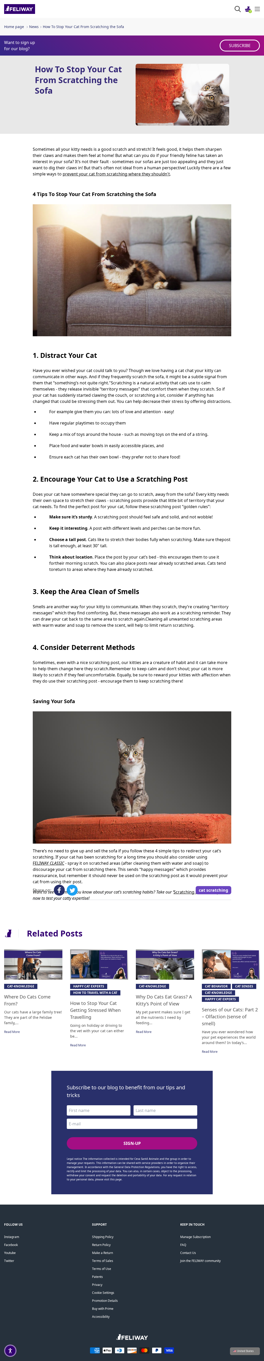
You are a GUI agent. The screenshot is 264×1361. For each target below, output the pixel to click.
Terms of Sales (102, 1261)
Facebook (11, 1245)
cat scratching (213, 890)
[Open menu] (257, 9)
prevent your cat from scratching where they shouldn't (116, 174)
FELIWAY (41, 863)
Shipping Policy (102, 1237)
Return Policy (101, 1245)
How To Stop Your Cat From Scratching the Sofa (83, 26)
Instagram (11, 1237)
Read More (12, 1032)
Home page (14, 26)
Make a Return (102, 1253)
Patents (97, 1277)
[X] (72, 890)
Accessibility (101, 1316)
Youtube (10, 1253)
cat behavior (216, 986)
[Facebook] (59, 890)
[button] (10, 1351)
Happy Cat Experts (88, 986)
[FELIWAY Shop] (31, 9)
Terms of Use (101, 1269)
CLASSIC (57, 863)
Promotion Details (105, 1300)
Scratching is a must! (194, 892)
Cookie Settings (103, 1293)
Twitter (9, 1261)
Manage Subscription (195, 1237)
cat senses (244, 986)
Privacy (97, 1285)
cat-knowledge (20, 986)
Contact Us (188, 1253)
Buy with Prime (102, 1308)
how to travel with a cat (95, 993)
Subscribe (240, 45)
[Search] (238, 9)
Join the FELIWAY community (200, 1261)
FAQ (183, 1245)
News (34, 26)
